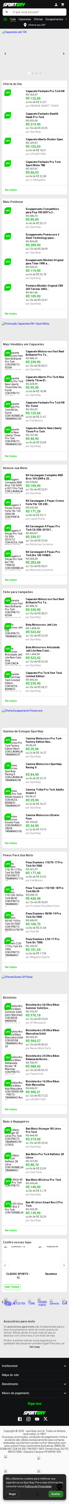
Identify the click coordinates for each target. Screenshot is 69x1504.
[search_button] (7, 12)
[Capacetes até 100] (14, 32)
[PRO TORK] (8, 1302)
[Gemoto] (54, 1302)
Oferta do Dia (12, 84)
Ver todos (11, 189)
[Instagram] (30, 1419)
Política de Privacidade (38, 1486)
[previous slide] (5, 53)
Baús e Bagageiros (16, 1121)
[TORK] (31, 1302)
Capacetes (25, 19)
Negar (12, 1494)
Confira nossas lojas (17, 1242)
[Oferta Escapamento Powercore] (34, 716)
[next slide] (64, 53)
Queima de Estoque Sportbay (23, 731)
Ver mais (34, 1346)
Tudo (13, 19)
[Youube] (39, 1419)
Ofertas (38, 19)
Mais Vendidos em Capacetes (23, 344)
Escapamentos (54, 19)
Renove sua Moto (15, 468)
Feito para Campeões (18, 592)
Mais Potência (13, 202)
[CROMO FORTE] (42, 1302)
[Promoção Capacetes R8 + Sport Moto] (34, 329)
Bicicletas (10, 997)
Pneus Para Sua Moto (18, 855)
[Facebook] (21, 1419)
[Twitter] (47, 1419)
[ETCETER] (19, 1302)
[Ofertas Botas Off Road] (34, 982)
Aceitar (55, 1494)
